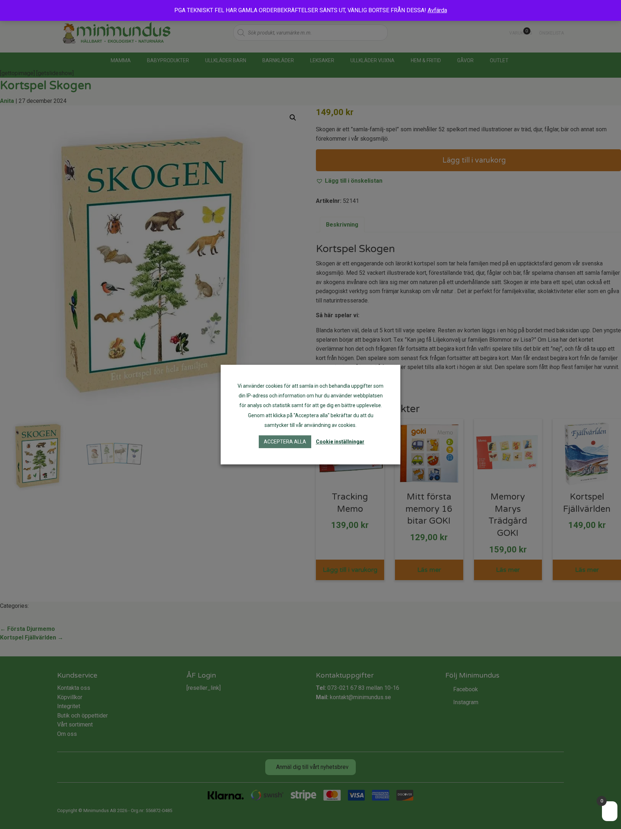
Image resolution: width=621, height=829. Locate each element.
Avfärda (437, 10)
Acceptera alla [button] (285, 442)
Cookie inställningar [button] (340, 442)
